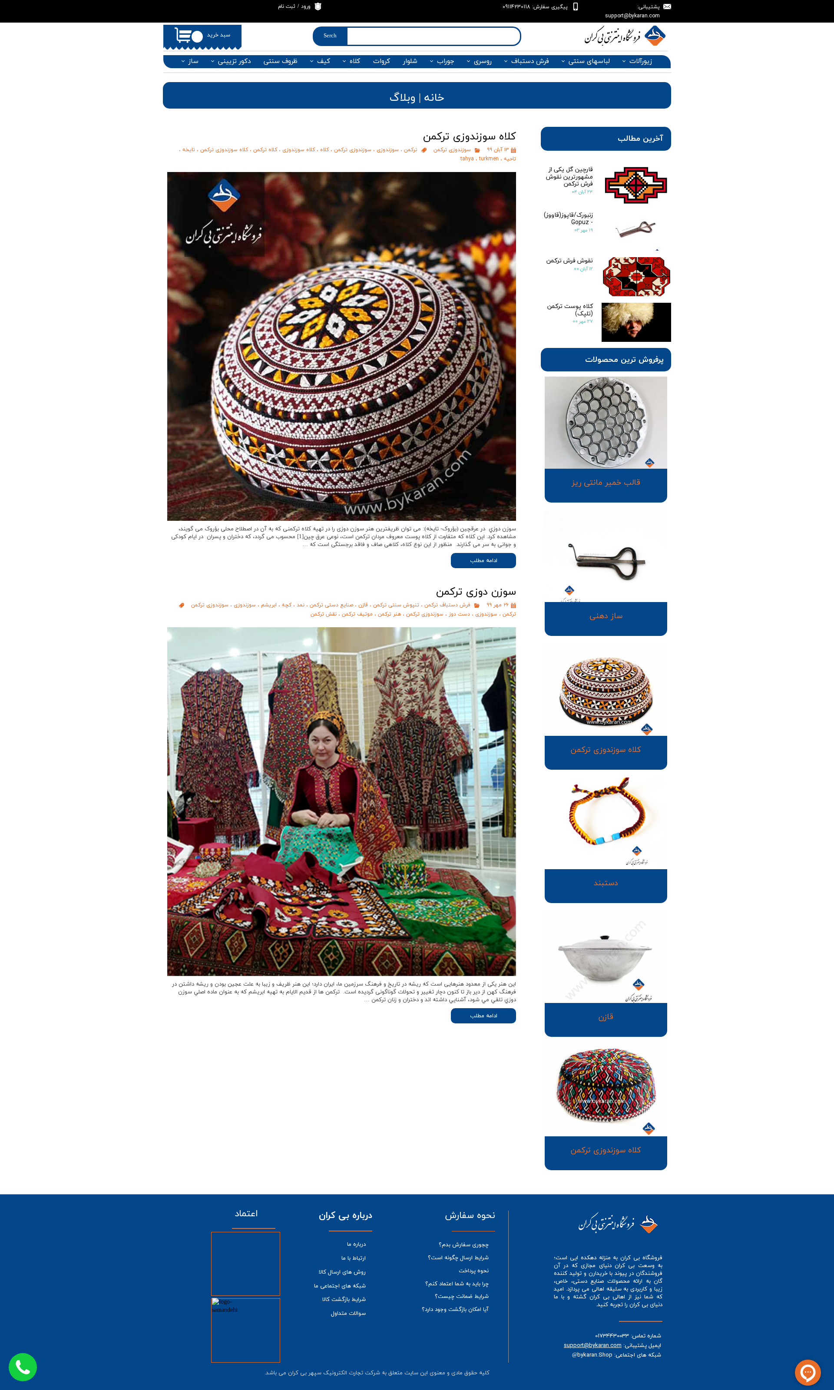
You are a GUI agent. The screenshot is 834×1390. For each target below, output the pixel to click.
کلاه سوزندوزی (298, 149)
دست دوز (459, 614)
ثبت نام (286, 6)
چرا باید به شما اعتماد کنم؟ (457, 1284)
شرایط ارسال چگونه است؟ (458, 1258)
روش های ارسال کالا (342, 1272)
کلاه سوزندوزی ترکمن (224, 149)
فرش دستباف (530, 61)
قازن (363, 604)
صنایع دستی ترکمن (331, 604)
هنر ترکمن (389, 614)
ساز (194, 61)
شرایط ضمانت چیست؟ (462, 1297)
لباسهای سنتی (589, 61)
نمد (300, 604)
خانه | (429, 98)
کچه (286, 604)
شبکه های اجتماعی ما (340, 1286)
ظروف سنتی (281, 61)
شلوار (410, 61)
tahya (467, 158)
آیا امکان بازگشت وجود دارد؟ (455, 1310)
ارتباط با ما (353, 1258)
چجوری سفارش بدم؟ (464, 1245)
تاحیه (510, 158)
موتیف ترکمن (357, 614)
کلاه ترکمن (265, 149)
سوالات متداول (348, 1313)
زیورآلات (640, 61)
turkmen (489, 158)
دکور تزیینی (234, 61)
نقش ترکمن (324, 614)
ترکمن (410, 149)
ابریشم (269, 604)
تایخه (188, 149)
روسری (483, 61)
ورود (306, 6)
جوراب (445, 61)
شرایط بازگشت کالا (344, 1300)
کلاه (355, 61)
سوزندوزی (388, 149)
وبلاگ (402, 98)
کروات (381, 61)
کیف (323, 61)
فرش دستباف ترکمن (447, 604)
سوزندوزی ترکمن (452, 149)
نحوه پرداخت (474, 1271)
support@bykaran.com (593, 1345)
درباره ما (356, 1244)
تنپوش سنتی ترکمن (396, 604)
